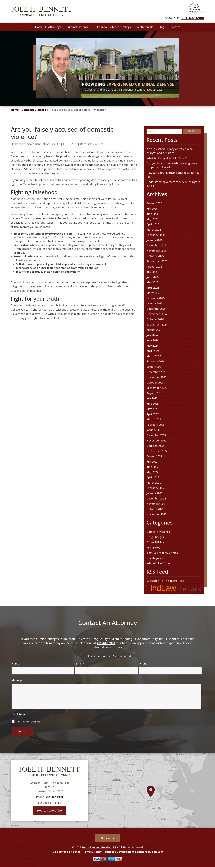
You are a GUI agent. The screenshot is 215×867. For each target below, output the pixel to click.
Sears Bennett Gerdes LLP (43, 144)
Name (15, 663)
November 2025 (156, 250)
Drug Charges (155, 537)
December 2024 (156, 308)
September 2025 (157, 261)
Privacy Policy (93, 851)
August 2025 (154, 266)
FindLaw (157, 851)
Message (17, 680)
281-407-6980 (192, 17)
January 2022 (154, 493)
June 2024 (153, 340)
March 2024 (154, 356)
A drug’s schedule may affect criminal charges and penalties (170, 151)
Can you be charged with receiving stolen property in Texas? (172, 165)
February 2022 (156, 488)
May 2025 (152, 282)
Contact (175, 27)
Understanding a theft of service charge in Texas (173, 184)
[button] (212, 846)
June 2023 (153, 403)
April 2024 (153, 351)
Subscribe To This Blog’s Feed (165, 580)
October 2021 (155, 509)
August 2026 (154, 203)
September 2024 (157, 324)
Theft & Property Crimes (162, 553)
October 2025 (155, 256)
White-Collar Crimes (159, 563)
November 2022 (156, 440)
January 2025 (154, 303)
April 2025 (153, 287)
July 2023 (152, 398)
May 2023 (152, 409)
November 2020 (156, 514)
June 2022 (153, 467)
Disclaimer (18, 714)
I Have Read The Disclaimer (29, 721)
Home (39, 27)
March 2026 (154, 229)
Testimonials (144, 27)
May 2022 (152, 472)
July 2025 (152, 272)
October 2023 (155, 382)
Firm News (153, 547)
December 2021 (156, 498)
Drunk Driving (155, 542)
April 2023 (153, 414)
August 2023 (154, 393)
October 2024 (155, 319)
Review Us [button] (107, 838)
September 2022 (157, 451)
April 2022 (153, 477)
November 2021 (156, 503)
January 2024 (154, 366)
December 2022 (156, 435)
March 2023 (154, 419)
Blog (161, 27)
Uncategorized (156, 558)
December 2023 (156, 372)
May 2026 (152, 219)
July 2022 (152, 461)
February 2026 (156, 235)
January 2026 (154, 240)
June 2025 (153, 277)
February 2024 (156, 361)
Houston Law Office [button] (49, 810)
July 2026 (152, 208)
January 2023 (154, 430)
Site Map (75, 851)
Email (79, 663)
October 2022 (155, 445)
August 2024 (154, 330)
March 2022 (154, 482)
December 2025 (156, 245)
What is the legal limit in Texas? (167, 158)
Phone (143, 663)
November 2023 (156, 377)
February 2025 (156, 298)
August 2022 (154, 456)
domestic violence (24, 199)
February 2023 (156, 424)
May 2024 (152, 345)
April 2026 (153, 224)
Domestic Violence (91, 144)
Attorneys (54, 27)
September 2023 (157, 387)
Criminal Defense (77, 27)
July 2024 (152, 335)
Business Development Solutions (125, 851)
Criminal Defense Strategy (114, 27)
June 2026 (153, 214)
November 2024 (156, 314)
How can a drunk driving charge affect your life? (174, 174)
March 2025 (154, 293)
